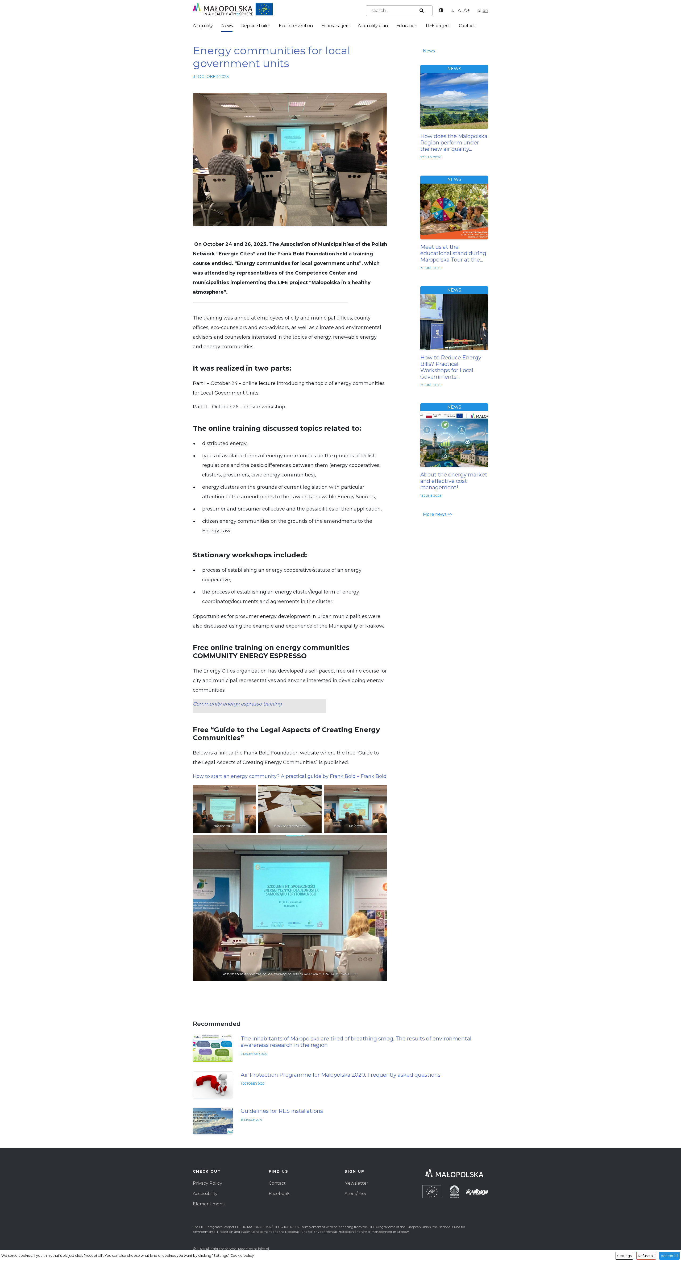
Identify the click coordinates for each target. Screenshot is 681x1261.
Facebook (279, 1193)
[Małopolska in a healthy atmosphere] (233, 8)
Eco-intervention (296, 25)
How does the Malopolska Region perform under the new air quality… (453, 142)
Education (406, 25)
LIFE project (438, 25)
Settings (624, 1256)
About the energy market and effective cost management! (453, 481)
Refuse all (646, 1256)
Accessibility (205, 1193)
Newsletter (356, 1183)
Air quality (203, 25)
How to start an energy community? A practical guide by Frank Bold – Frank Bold (290, 776)
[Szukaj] (420, 10)
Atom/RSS (355, 1193)
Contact (467, 25)
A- (453, 11)
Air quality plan (373, 25)
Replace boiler (255, 25)
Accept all (669, 1256)
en (485, 10)
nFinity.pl (261, 1249)
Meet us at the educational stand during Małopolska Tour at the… (453, 253)
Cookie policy (242, 1256)
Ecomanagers (335, 25)
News (226, 25)
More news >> (437, 514)
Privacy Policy (207, 1183)
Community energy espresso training (237, 704)
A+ (466, 10)
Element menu (209, 1203)
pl (479, 10)
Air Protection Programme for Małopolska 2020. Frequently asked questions (341, 1075)
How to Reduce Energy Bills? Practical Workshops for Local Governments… (450, 367)
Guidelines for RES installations (282, 1111)
